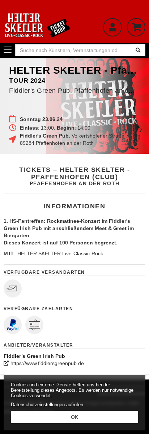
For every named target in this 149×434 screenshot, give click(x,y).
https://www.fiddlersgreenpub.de (47, 363)
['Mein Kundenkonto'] (112, 27)
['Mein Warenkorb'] (136, 27)
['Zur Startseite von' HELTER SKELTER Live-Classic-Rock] (37, 25)
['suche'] (138, 50)
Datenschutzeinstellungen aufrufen (47, 404)
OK (74, 417)
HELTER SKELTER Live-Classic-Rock (60, 253)
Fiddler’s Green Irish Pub (34, 356)
